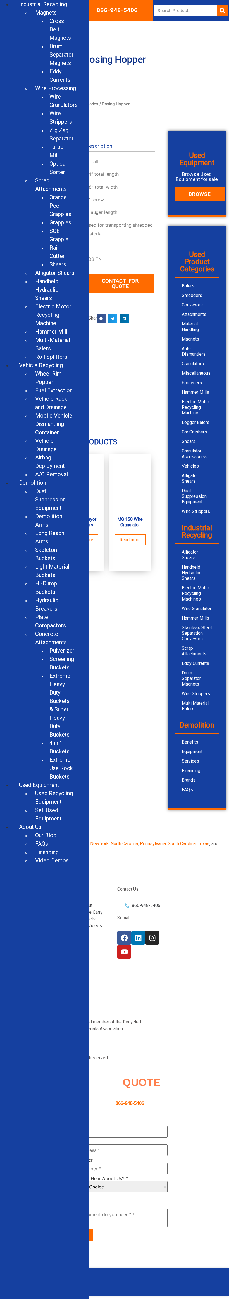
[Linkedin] (138, 938)
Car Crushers (194, 432)
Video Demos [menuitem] (52, 860)
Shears (188, 441)
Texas (203, 843)
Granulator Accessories (194, 453)
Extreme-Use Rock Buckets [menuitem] (61, 768)
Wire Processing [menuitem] (55, 88)
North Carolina (124, 843)
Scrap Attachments (194, 651)
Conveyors (192, 305)
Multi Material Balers (195, 705)
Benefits (190, 742)
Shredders (192, 295)
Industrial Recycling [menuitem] (43, 4)
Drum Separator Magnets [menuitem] (61, 54)
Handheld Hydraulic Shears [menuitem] (46, 289)
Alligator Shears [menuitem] (54, 272)
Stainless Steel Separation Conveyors (197, 633)
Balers (188, 286)
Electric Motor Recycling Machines (195, 593)
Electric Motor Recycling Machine (195, 407)
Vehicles (190, 466)
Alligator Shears (190, 478)
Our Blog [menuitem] (45, 835)
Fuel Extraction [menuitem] (54, 390)
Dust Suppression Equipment (194, 496)
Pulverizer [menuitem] (62, 650)
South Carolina (182, 843)
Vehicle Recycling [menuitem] (41, 365)
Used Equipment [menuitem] (39, 785)
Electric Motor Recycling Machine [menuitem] (53, 315)
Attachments (194, 314)
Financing (191, 770)
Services (190, 761)
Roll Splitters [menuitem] (51, 356)
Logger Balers (195, 422)
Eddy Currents (195, 663)
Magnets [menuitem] (46, 12)
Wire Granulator (196, 608)
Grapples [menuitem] (60, 222)
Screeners (192, 382)
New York (99, 843)
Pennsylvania (153, 843)
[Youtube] (124, 952)
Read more (130, 539)
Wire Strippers (196, 511)
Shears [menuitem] (57, 264)
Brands (188, 780)
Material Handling (190, 326)
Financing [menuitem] (47, 852)
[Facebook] (124, 938)
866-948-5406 (117, 10)
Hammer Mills (195, 392)
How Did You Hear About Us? (94, 1178)
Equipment (192, 751)
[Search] (222, 10)
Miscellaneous (196, 373)
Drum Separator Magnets (191, 678)
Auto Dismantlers (194, 351)
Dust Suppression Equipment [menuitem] (50, 499)
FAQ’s (187, 789)
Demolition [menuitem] (32, 482)
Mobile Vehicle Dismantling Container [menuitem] (53, 424)
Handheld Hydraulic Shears (191, 572)
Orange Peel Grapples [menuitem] (60, 205)
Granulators (193, 363)
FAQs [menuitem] (41, 843)
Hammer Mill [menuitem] (51, 331)
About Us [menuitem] (30, 827)
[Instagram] (152, 938)
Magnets (190, 339)
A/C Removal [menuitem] (51, 474)
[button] (101, 318)
